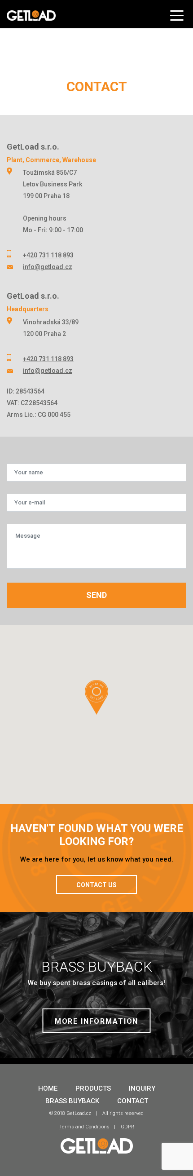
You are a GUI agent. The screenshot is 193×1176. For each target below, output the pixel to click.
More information (97, 1021)
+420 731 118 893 (48, 255)
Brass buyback (72, 1101)
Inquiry (142, 1088)
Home (47, 1088)
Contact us (96, 885)
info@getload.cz (47, 266)
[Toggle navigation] (178, 12)
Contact (132, 1101)
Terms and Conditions (84, 1127)
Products (93, 1088)
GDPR (127, 1127)
